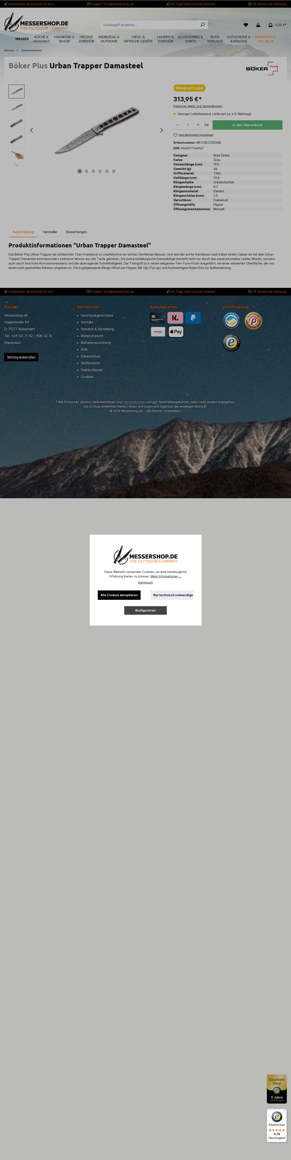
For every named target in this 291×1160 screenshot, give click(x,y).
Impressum (145, 582)
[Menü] (284, 1111)
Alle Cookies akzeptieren (119, 595)
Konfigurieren (145, 610)
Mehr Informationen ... (166, 576)
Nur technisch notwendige (173, 595)
